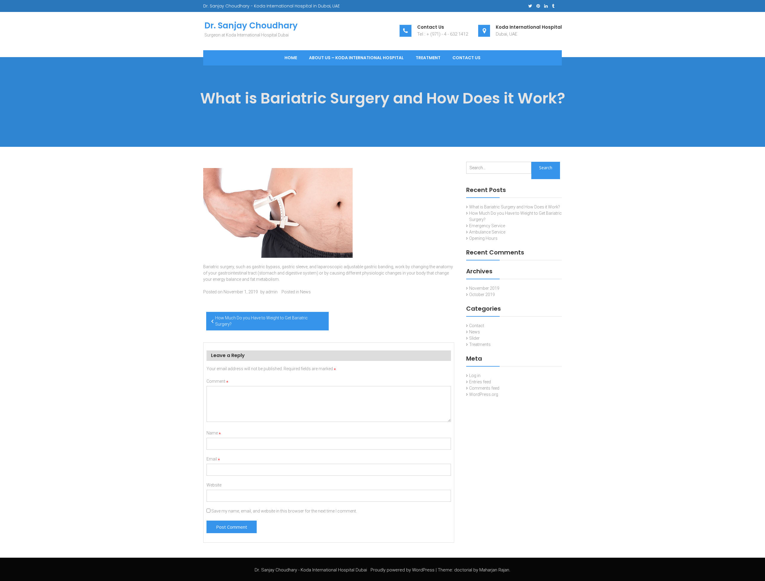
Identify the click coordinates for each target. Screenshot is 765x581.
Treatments (480, 344)
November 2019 (484, 288)
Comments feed (484, 388)
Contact (476, 325)
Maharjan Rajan (494, 570)
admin (272, 291)
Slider (474, 338)
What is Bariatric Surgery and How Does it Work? (514, 207)
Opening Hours (483, 238)
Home (290, 58)
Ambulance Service (487, 232)
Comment (217, 381)
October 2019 (482, 294)
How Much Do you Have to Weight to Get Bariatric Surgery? (261, 321)
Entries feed (480, 381)
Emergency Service (487, 225)
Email (213, 459)
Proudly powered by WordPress (402, 570)
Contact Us (466, 58)
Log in (475, 375)
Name (213, 433)
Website (213, 485)
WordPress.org (483, 394)
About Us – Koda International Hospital (356, 58)
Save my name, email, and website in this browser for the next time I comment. (284, 511)
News (305, 291)
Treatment (428, 58)
